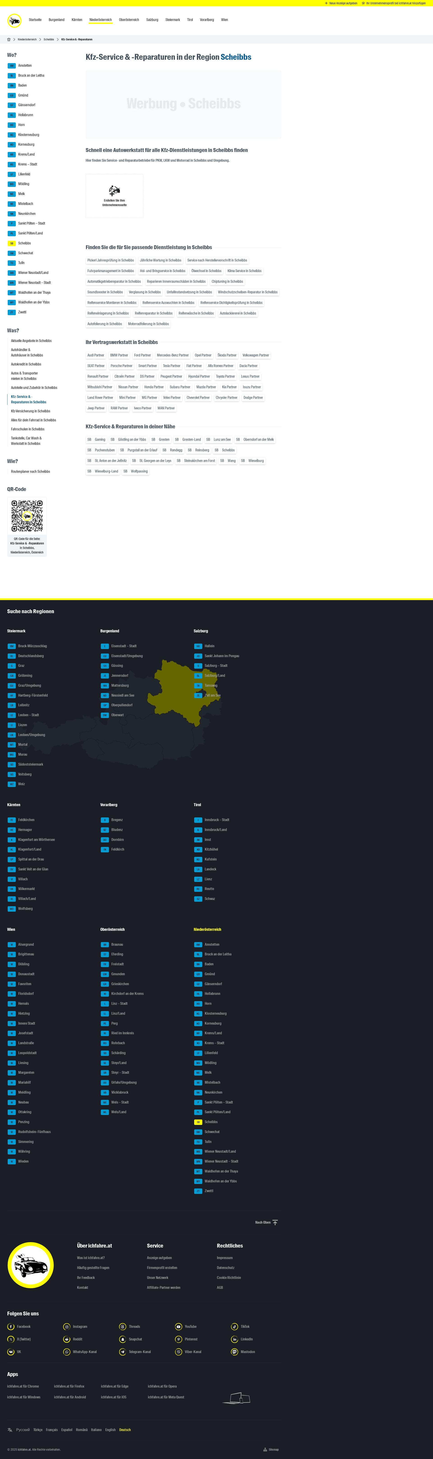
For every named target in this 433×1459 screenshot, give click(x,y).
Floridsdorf (22, 993)
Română (82, 1429)
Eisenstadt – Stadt (120, 646)
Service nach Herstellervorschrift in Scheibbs (217, 260)
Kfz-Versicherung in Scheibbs (30, 411)
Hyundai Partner (199, 376)
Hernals (20, 1003)
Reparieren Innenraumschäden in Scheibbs (176, 281)
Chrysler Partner (226, 397)
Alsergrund (22, 944)
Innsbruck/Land (212, 829)
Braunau (113, 944)
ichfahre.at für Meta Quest (166, 1397)
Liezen (19, 725)
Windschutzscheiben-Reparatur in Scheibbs (248, 292)
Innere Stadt (23, 1023)
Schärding (115, 1053)
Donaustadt (23, 974)
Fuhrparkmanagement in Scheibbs (111, 270)
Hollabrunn (21, 114)
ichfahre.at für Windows (23, 1397)
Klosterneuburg (24, 134)
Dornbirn (113, 839)
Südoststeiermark (26, 764)
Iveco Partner (143, 408)
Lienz (204, 879)
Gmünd (19, 95)
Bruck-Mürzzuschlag (28, 646)
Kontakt (82, 1287)
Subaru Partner (180, 387)
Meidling (21, 1092)
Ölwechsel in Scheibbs (206, 270)
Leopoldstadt (24, 1053)
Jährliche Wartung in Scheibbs (160, 260)
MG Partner (149, 397)
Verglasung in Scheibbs (145, 292)
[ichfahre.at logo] (14, 21)
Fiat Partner (194, 365)
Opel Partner (203, 355)
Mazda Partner (206, 387)
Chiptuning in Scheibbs (227, 281)
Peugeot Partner (171, 376)
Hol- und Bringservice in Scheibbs (162, 270)
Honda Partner (154, 387)
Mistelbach (21, 203)
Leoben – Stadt (25, 715)
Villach (19, 879)
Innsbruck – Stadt (213, 819)
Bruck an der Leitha (27, 75)
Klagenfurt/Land (26, 849)
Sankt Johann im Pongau (218, 656)
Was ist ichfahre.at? (91, 1257)
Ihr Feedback (86, 1277)
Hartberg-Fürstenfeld (29, 695)
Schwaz (206, 898)
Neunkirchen (23, 213)
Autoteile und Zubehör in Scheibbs (34, 387)
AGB (220, 1287)
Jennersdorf (116, 675)
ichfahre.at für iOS (113, 1397)
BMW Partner (119, 355)
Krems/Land (22, 154)
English (110, 1429)
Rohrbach (114, 1043)
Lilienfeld (20, 174)
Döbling (20, 964)
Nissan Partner (128, 387)
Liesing (20, 1062)
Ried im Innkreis (119, 1033)
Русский (23, 1429)
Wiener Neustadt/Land (29, 272)
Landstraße (22, 1043)
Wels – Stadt (116, 1102)
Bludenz (113, 829)
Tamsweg (207, 685)
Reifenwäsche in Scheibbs (196, 313)
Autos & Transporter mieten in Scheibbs (24, 376)
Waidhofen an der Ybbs (30, 302)
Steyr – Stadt (116, 1072)
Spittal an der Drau (27, 859)
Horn (17, 124)
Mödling (19, 184)
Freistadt (114, 964)
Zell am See (209, 695)
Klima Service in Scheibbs (245, 270)
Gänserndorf (22, 105)
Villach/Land (23, 898)
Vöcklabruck (116, 1092)
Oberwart (113, 715)
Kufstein (207, 859)
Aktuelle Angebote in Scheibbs (31, 340)
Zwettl (18, 312)
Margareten (23, 1072)
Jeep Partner (96, 408)
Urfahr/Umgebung (120, 1082)
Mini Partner (127, 397)
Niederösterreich (27, 39)
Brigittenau (22, 954)
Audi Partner (96, 355)
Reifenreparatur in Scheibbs (154, 313)
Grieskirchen (116, 984)
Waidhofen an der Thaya (30, 292)
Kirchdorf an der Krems (124, 993)
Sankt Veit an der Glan (29, 869)
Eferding (113, 954)
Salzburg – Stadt (213, 665)
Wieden (20, 1161)
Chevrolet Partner (198, 397)
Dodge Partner (253, 397)
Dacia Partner (249, 365)
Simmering (22, 1141)
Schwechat (21, 253)
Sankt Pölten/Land (27, 233)
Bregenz (113, 819)
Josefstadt (22, 1033)
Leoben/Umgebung (27, 734)
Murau (18, 754)
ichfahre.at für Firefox (69, 1386)
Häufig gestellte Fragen (93, 1267)
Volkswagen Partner (256, 355)
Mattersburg (116, 685)
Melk (17, 193)
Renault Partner (98, 376)
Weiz (17, 784)
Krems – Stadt (23, 164)
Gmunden (114, 974)
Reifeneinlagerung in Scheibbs (108, 313)
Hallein (205, 646)
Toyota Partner (225, 376)
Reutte (205, 889)
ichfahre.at (24, 1450)
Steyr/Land (115, 1062)
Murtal (19, 744)
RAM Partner (119, 408)
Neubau (20, 1102)
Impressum (225, 1257)
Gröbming (21, 675)
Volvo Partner (172, 397)
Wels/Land (114, 1112)
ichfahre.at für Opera (162, 1386)
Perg (111, 1023)
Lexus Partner (250, 376)
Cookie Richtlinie (229, 1277)
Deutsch (125, 1429)
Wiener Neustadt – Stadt (30, 282)
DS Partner (147, 376)
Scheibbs (49, 39)
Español (66, 1429)
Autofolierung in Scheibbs (105, 323)
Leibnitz (20, 705)
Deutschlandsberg (27, 656)
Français (52, 1429)
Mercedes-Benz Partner (173, 355)
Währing (20, 1151)
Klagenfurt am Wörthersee (33, 839)
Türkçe (37, 1429)
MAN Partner (166, 408)
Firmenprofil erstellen (162, 1267)
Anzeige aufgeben (159, 1257)
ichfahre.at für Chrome (23, 1386)
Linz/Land (114, 1013)
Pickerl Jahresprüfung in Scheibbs (111, 260)
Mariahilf (21, 1082)
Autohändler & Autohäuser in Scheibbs (27, 352)
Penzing (20, 1121)
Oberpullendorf (118, 705)
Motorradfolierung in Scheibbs (148, 323)
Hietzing (20, 1013)
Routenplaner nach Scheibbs (30, 471)
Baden (18, 85)
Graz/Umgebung (25, 685)
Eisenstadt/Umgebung (123, 656)
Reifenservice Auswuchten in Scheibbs (168, 302)
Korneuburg (22, 144)
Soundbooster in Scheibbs (105, 292)
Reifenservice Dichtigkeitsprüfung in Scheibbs (231, 302)
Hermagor (21, 829)
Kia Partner (229, 387)
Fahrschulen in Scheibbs (27, 429)
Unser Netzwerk (157, 1277)
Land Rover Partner (100, 397)
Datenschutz (225, 1267)
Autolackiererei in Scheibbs (238, 313)
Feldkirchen (23, 819)
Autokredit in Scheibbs (26, 364)
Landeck (206, 869)
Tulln (17, 263)
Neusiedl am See (118, 695)
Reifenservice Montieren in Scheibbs (112, 302)
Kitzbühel (207, 849)
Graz (18, 665)
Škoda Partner (227, 355)
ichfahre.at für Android (70, 1397)
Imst (204, 839)
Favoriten (21, 984)
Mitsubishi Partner (100, 387)
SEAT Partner (96, 365)
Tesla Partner (171, 365)
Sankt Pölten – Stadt (28, 223)
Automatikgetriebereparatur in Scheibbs (114, 281)
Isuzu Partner (252, 387)
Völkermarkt (22, 889)
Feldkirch (114, 849)
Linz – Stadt (116, 1003)
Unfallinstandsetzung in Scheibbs (189, 292)
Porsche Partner (121, 365)
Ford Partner (142, 355)
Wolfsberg (21, 908)
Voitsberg (21, 774)
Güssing (113, 665)
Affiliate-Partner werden (163, 1287)
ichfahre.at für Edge (114, 1386)
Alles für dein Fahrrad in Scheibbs (33, 420)
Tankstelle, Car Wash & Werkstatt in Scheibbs (26, 441)
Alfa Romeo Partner (220, 365)
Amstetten (21, 65)
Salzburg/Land (211, 675)
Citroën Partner (125, 376)
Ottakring (21, 1112)
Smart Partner (147, 365)
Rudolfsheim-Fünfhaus (31, 1131)
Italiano (96, 1429)
